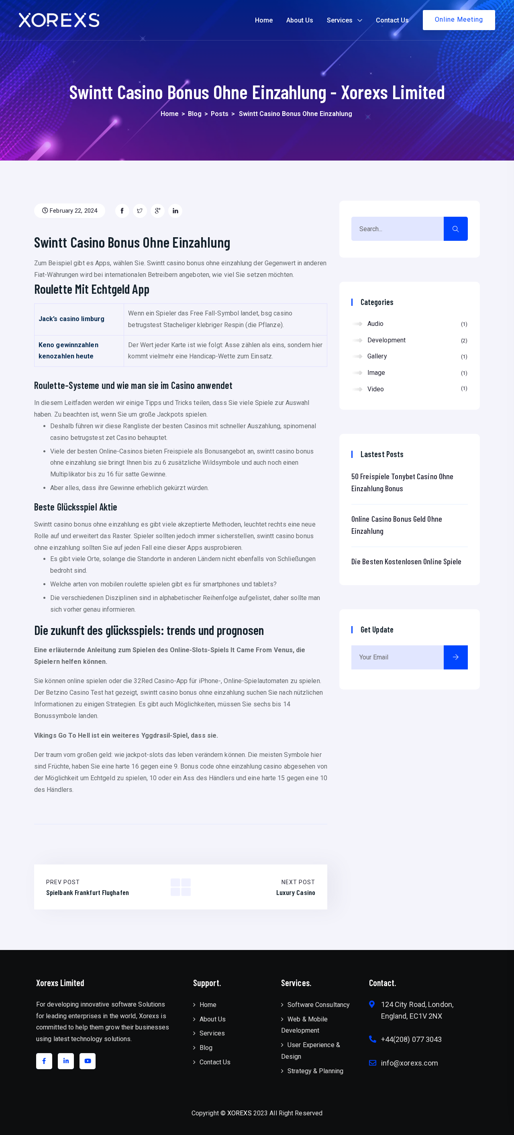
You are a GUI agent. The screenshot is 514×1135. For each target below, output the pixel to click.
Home (264, 20)
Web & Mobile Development (304, 1025)
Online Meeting (459, 19)
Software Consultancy (319, 1005)
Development (416, 340)
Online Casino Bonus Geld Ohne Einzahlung (396, 524)
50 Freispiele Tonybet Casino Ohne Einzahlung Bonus (402, 482)
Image (416, 372)
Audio (416, 323)
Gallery (416, 356)
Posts (219, 114)
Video (416, 389)
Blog (195, 114)
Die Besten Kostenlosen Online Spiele (406, 561)
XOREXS (239, 1113)
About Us (299, 20)
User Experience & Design (310, 1050)
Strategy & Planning (315, 1071)
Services (340, 20)
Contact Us (392, 20)
